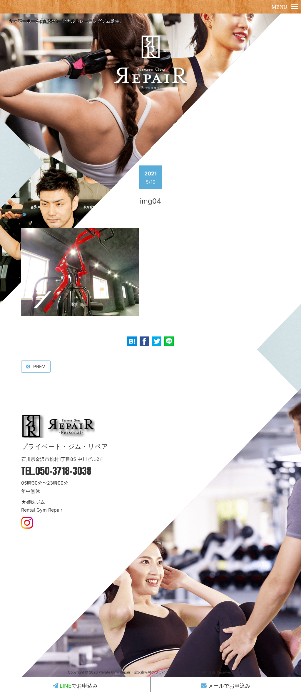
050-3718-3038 (63, 471)
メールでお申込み (228, 686)
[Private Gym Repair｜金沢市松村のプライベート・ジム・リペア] (150, 91)
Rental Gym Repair (41, 510)
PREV (39, 366)
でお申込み (79, 686)
